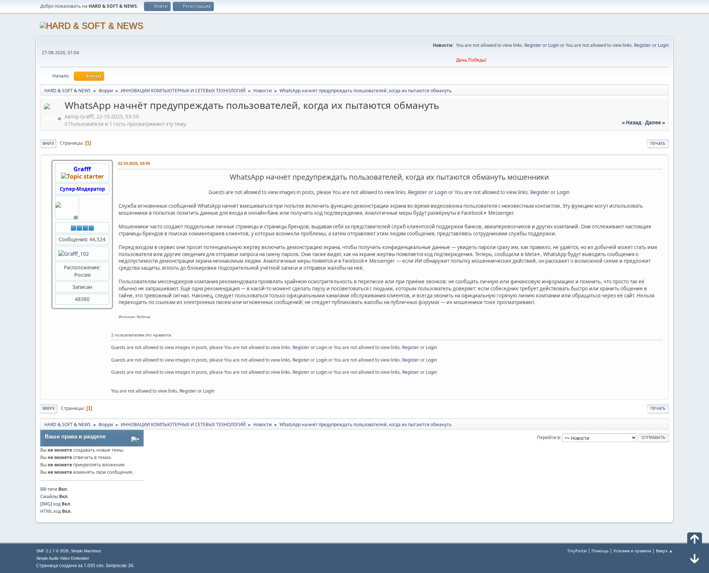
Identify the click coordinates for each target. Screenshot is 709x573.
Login (553, 45)
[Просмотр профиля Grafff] (53, 118)
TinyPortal (577, 550)
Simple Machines (86, 551)
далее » (655, 122)
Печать (657, 143)
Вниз (48, 143)
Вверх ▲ (664, 550)
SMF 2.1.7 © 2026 (52, 551)
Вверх (48, 408)
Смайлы (49, 496)
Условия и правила (632, 550)
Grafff (82, 169)
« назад (631, 122)
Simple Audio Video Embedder (62, 558)
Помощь (600, 550)
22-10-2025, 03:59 (134, 163)
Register (532, 45)
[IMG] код (50, 504)
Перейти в (548, 437)
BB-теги (48, 489)
